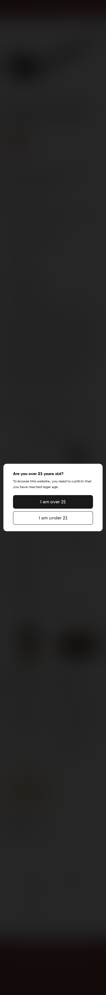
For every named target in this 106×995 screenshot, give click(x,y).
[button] (53, 502)
